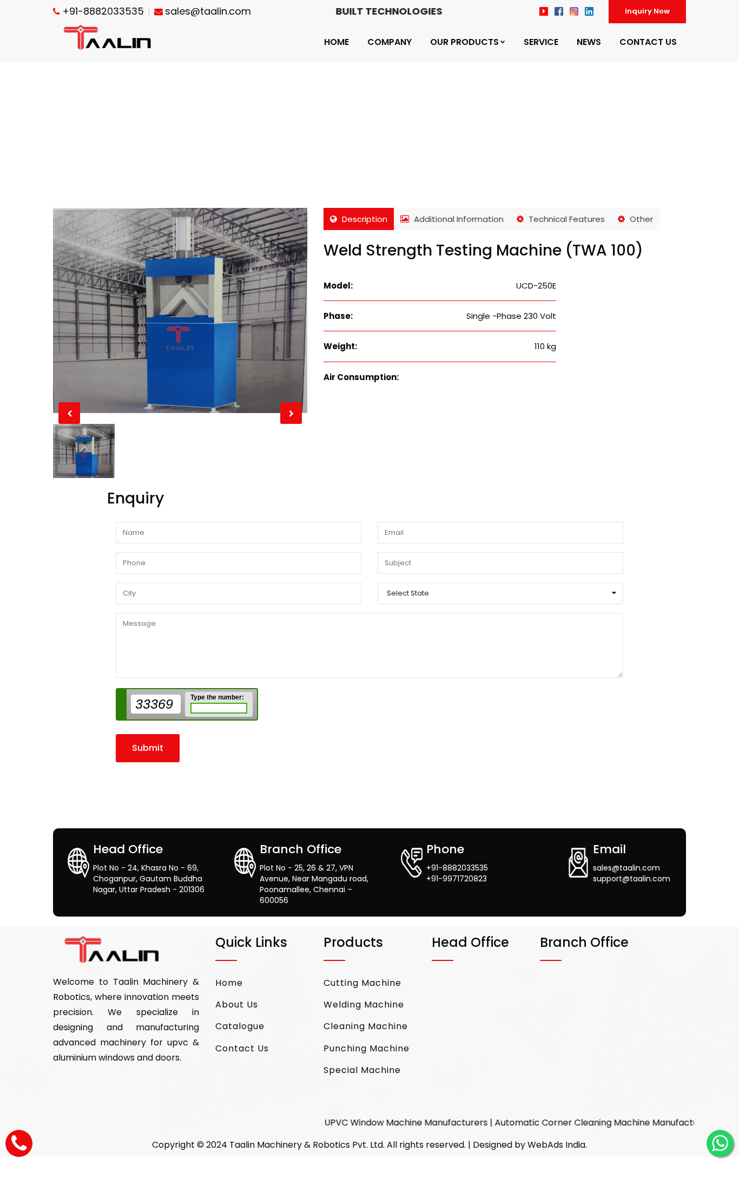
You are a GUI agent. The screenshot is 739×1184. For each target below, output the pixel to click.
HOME (336, 42)
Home (229, 983)
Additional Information (458, 219)
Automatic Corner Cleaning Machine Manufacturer (571, 1122)
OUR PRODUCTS (464, 42)
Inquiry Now (647, 11)
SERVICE (541, 42)
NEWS (589, 42)
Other (640, 219)
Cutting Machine (362, 983)
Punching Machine (367, 1048)
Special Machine (362, 1070)
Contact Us (242, 1048)
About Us (236, 1004)
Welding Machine (364, 1004)
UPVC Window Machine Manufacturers (374, 1122)
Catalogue (240, 1026)
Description (363, 219)
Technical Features (565, 219)
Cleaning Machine (366, 1026)
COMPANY (389, 42)
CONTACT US (648, 42)
